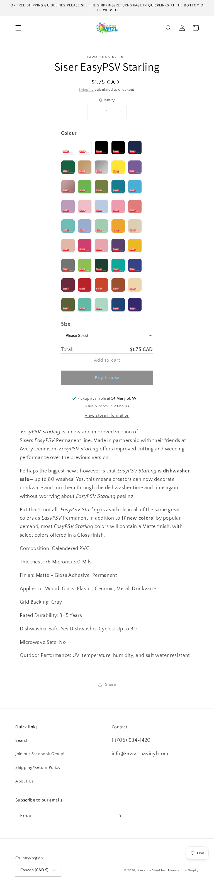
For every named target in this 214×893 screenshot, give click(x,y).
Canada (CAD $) (34, 870)
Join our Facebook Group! (40, 754)
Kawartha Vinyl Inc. (152, 870)
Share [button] (110, 684)
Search (22, 740)
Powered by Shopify (183, 870)
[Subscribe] (119, 816)
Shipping (86, 90)
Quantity (107, 100)
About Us (24, 781)
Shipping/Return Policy (38, 767)
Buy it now (107, 377)
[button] (18, 28)
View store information (107, 415)
